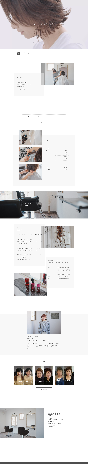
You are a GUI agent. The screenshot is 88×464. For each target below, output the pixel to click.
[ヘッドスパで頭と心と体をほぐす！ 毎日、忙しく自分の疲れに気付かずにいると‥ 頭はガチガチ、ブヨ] (23, 375)
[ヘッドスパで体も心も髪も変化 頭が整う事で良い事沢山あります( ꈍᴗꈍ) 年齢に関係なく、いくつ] (64, 375)
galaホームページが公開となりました (36, 116)
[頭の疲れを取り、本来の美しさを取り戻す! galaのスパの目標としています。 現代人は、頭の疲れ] (44, 375)
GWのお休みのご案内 (33, 112)
